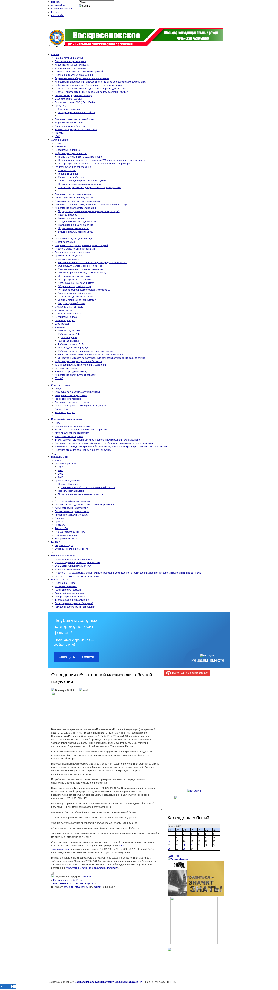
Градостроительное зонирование (73, 166)
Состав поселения (65, 241)
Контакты (56, 11)
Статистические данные (68, 313)
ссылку (97, 886)
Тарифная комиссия (69, 340)
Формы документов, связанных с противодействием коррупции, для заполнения (98, 439)
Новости (55, 1)
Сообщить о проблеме (76, 657)
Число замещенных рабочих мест (76, 282)
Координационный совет (71, 303)
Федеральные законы (66, 538)
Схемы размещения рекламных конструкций (79, 71)
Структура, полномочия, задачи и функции (78, 200)
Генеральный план (68, 173)
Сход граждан (62, 323)
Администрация (59, 139)
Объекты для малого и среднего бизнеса (80, 265)
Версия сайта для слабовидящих (189, 672)
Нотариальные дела (66, 316)
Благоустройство (67, 170)
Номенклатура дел (65, 320)
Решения (59, 518)
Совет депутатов (60, 385)
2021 (60, 466)
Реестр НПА (61, 408)
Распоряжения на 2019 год (67, 879)
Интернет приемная (66, 586)
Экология (60, 132)
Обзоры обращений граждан (70, 596)
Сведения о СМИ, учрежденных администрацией (81, 245)
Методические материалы (69, 436)
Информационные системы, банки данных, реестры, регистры (88, 85)
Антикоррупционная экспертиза (72, 432)
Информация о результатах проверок (75, 374)
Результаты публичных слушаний (73, 500)
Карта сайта (57, 15)
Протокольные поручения (69, 255)
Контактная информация (71, 218)
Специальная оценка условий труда (74, 238)
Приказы (59, 521)
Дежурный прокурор (69, 108)
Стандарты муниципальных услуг (73, 565)
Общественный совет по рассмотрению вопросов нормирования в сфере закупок (102, 357)
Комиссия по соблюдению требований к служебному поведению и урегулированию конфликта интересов (111, 446)
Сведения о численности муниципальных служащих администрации (91, 204)
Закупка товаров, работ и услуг (74, 293)
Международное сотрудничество (72, 68)
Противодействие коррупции (73, 347)
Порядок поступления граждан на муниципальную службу (89, 211)
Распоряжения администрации (71, 514)
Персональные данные (67, 149)
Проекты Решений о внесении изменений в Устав (88, 487)
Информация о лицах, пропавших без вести (78, 361)
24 (192, 844)
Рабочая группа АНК (69, 330)
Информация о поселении (69, 122)
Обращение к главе (65, 582)
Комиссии (60, 327)
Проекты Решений (68, 483)
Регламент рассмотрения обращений (75, 606)
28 (169, 848)
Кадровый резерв (67, 214)
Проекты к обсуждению (67, 480)
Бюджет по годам (64, 545)
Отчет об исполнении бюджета (71, 548)
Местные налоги (63, 310)
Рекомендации (69, 337)
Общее (55, 54)
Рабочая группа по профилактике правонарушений (86, 350)
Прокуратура (62, 105)
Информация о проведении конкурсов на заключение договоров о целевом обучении (100, 81)
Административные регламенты (72, 507)
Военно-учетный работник (69, 57)
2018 (60, 477)
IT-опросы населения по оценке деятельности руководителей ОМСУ (92, 88)
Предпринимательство (67, 258)
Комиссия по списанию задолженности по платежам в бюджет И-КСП (95, 354)
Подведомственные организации (72, 252)
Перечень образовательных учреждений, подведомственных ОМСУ (91, 91)
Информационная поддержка (74, 275)
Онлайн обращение (62, 8)
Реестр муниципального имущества (74, 197)
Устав (58, 460)
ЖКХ (57, 136)
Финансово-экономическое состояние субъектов (84, 289)
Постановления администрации (72, 511)
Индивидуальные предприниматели (77, 299)
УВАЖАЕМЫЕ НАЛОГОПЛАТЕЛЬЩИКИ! (72, 883)
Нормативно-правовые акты (73, 228)
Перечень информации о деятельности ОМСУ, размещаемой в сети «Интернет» (102, 160)
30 (184, 848)
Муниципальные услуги (63, 555)
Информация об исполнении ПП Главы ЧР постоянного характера (94, 163)
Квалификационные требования (75, 224)
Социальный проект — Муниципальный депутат (81, 405)
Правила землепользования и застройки (80, 183)
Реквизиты (60, 146)
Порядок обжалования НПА (70, 531)
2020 (60, 470)
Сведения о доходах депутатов (72, 402)
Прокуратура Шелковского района (76, 112)
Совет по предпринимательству (75, 296)
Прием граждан (59, 579)
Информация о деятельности (71, 153)
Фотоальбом (58, 5)
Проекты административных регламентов (80, 494)
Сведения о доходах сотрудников (73, 194)
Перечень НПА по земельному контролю (77, 575)
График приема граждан (68, 398)
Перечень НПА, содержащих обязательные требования (85, 504)
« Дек (170, 855)
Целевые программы (66, 368)
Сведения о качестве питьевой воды (74, 119)
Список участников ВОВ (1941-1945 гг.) (75, 102)
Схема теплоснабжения (71, 177)
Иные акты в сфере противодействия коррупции (81, 429)
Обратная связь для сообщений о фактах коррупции (83, 449)
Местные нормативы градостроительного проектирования (89, 187)
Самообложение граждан (68, 98)
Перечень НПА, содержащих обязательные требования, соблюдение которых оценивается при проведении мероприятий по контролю (128, 572)
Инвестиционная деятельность (72, 64)
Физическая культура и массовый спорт (76, 129)
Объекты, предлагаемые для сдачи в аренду (82, 272)
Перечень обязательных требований (75, 248)
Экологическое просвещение (70, 61)
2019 (60, 473)
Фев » (178, 855)
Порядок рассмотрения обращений (74, 603)
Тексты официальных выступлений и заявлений (80, 364)
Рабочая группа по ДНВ (71, 344)
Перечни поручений (65, 463)
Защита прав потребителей (70, 125)
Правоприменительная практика (72, 425)
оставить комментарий (76, 886)
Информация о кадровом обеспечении (75, 207)
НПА (57, 422)
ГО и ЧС (59, 378)
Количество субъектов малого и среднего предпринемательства (92, 262)
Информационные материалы (74, 279)
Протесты (60, 524)
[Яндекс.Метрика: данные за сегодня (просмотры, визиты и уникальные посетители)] (178, 859)
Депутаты (60, 388)
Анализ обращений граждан (70, 593)
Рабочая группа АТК (69, 333)
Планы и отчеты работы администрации (80, 156)
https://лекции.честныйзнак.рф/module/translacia (91, 867)
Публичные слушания (66, 535)
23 (184, 844)
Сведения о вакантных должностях (77, 221)
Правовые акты (59, 456)
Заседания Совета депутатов (71, 395)
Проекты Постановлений (71, 490)
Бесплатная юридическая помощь (73, 95)
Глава (58, 143)
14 (169, 841)
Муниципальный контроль (69, 306)
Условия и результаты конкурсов (75, 231)
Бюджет (55, 541)
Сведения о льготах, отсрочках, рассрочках (81, 269)
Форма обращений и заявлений (72, 599)
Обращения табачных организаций (74, 74)
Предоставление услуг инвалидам (73, 558)
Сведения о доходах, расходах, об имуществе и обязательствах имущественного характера (104, 443)
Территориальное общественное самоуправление (82, 78)
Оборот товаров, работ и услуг (74, 286)
